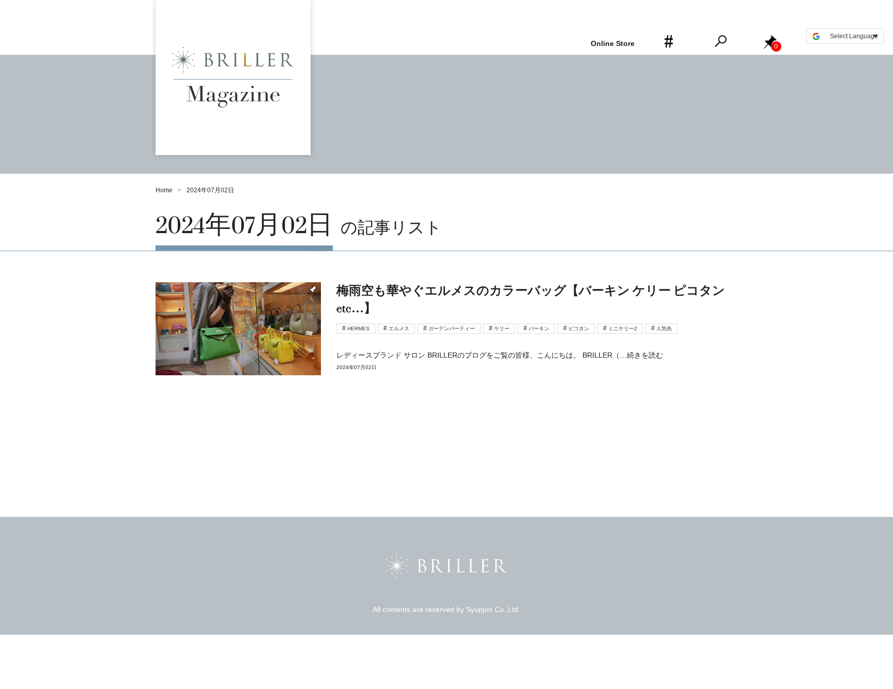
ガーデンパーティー (451, 328)
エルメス (399, 328)
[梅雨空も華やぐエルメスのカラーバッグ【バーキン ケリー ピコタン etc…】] (446, 346)
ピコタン (578, 328)
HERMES (358, 328)
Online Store (613, 43)
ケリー (502, 328)
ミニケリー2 (622, 328)
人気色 (664, 328)
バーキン (539, 328)
